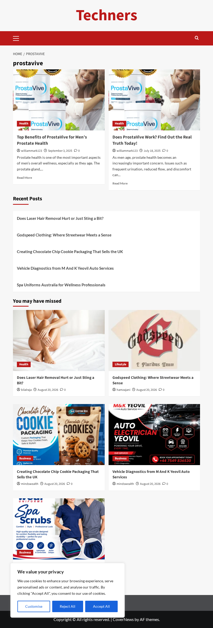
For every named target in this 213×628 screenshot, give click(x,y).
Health (23, 123)
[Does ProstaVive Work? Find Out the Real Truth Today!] (154, 99)
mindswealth (29, 484)
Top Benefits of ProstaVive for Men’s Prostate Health (52, 140)
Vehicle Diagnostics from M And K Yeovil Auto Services (65, 268)
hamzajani (123, 390)
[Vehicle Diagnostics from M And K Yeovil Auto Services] (154, 434)
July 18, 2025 (152, 151)
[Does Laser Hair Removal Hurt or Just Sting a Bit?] (59, 340)
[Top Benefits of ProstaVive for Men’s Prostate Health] (59, 99)
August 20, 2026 (48, 390)
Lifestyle (120, 364)
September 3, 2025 (60, 151)
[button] (18, 37)
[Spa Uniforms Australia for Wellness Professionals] (59, 528)
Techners (106, 15)
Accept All (101, 606)
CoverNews (123, 619)
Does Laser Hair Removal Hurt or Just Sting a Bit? (60, 218)
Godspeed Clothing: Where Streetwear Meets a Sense (64, 235)
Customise (33, 606)
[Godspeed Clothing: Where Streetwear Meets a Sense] (154, 340)
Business (25, 458)
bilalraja (26, 390)
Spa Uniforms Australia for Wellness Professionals (61, 284)
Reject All (67, 606)
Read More (24, 178)
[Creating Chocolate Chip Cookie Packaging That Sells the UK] (59, 434)
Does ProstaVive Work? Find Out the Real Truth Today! (152, 140)
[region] (67, 590)
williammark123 (31, 151)
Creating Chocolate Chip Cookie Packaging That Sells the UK (70, 251)
